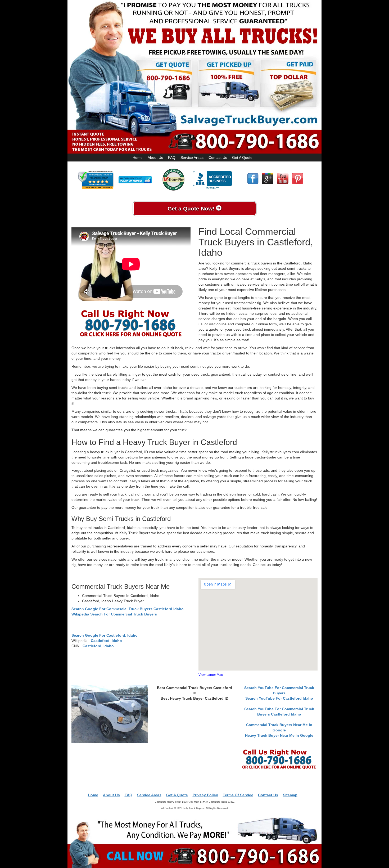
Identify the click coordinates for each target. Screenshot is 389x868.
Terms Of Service (238, 795)
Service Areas (191, 157)
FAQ (171, 157)
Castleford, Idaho (106, 640)
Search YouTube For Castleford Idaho (279, 698)
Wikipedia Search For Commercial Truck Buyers (114, 614)
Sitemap (290, 795)
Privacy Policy (205, 795)
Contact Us (218, 157)
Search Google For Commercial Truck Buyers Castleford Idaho (127, 609)
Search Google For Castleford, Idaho (104, 635)
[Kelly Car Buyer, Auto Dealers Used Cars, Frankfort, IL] (212, 180)
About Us (155, 157)
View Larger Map (210, 675)
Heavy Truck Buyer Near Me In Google (279, 735)
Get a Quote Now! (192, 208)
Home (138, 157)
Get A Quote (242, 157)
